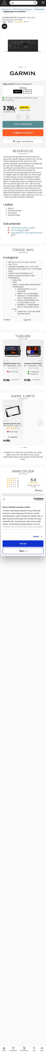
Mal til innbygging (17, 230)
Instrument (39, 9)
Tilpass (22, 551)
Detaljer (36, 536)
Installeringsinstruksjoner (20, 228)
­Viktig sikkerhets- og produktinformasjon (26, 233)
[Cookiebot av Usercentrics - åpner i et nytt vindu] (33, 499)
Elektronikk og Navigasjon (22, 9)
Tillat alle (23, 543)
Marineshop (6, 9)
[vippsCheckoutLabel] (23, 132)
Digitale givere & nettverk (14, 11)
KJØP (23, 124)
